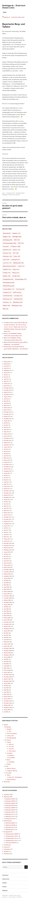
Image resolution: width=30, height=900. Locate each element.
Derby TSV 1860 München (15, 777)
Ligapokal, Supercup (12, 770)
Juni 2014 (6, 451)
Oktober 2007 (7, 626)
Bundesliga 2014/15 (10, 818)
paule (3, 193)
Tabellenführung (8, 286)
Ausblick (16, 233)
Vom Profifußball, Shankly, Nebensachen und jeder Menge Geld (15, 329)
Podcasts (6, 847)
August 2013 (7, 473)
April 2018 (6, 368)
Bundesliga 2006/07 (10, 803)
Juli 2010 (6, 554)
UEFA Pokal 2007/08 (10, 842)
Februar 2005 (7, 696)
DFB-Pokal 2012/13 (10, 829)
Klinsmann (7, 256)
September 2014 (8, 445)
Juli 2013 (6, 475)
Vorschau (7, 302)
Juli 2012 (6, 501)
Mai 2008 (6, 611)
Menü (4, 12)
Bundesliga (4, 194)
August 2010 (7, 552)
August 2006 (7, 657)
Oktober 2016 (7, 392)
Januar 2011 (7, 541)
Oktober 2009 (7, 574)
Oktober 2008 (7, 600)
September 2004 (8, 707)
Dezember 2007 (8, 622)
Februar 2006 (7, 670)
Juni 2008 (6, 609)
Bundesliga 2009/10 (10, 810)
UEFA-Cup (17, 292)
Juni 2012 (6, 504)
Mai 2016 (6, 401)
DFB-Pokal (6, 821)
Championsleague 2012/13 (11, 840)
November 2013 (8, 466)
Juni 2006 (6, 661)
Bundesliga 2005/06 (10, 801)
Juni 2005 (6, 688)
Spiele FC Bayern (11, 768)
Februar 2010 (7, 565)
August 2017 (7, 372)
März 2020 (6, 364)
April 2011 (6, 534)
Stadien (9, 764)
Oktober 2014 (7, 442)
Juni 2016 (6, 399)
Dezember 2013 (8, 464)
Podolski (7, 269)
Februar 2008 (7, 617)
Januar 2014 (7, 462)
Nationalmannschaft (9, 266)
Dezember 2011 (8, 517)
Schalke (16, 276)
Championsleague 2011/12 (11, 838)
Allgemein (6, 794)
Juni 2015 (6, 425)
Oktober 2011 (7, 521)
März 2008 (6, 615)
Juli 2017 (6, 375)
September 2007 (8, 628)
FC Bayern (10, 194)
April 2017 (6, 379)
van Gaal (18, 296)
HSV (15, 253)
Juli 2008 (6, 607)
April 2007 (6, 639)
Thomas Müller (8, 289)
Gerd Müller (11, 762)
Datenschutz (7, 781)
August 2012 (7, 499)
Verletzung (7, 299)
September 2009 (8, 576)
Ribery (15, 273)
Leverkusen (15, 259)
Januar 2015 (7, 436)
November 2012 (8, 493)
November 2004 (8, 703)
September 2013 (8, 471)
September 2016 (8, 394)
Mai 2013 (6, 480)
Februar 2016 (7, 407)
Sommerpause (8, 282)
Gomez (16, 250)
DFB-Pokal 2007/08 (10, 825)
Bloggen (7, 236)
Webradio (6, 851)
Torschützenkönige (11, 738)
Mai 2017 (6, 377)
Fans (6, 246)
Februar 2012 (7, 512)
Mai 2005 (6, 690)
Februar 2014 (7, 460)
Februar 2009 (7, 591)
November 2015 (8, 414)
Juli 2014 (6, 449)
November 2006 (8, 650)
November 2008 (8, 598)
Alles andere (8, 773)
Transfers (7, 292)
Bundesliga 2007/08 (10, 805)
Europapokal (7, 831)
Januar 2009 (7, 593)
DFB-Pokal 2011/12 (10, 827)
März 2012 (6, 510)
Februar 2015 (7, 434)
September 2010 (8, 550)
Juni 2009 (6, 582)
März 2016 (6, 405)
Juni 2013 (6, 477)
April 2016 (6, 403)
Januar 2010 (7, 567)
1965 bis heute (12, 751)
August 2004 (7, 709)
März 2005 (6, 694)
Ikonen (8, 759)
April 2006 (6, 666)
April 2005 (6, 692)
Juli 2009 (6, 580)
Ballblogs (4, 890)
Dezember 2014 (8, 438)
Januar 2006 (7, 672)
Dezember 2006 (8, 648)
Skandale (9, 729)
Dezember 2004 (8, 701)
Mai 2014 (6, 453)
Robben (6, 276)
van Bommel (7, 296)
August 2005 (7, 683)
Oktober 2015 (7, 416)
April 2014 (6, 456)
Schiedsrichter (8, 279)
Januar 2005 (7, 698)
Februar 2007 (7, 644)
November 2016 (8, 390)
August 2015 (7, 421)
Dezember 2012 (8, 491)
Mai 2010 (6, 558)
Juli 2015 (6, 423)
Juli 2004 (6, 712)
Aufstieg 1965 (10, 735)
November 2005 (8, 677)
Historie (4, 886)
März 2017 (6, 381)
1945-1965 (11, 749)
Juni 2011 (6, 530)
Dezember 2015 (8, 412)
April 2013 (6, 482)
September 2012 (8, 497)
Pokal (16, 269)
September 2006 (8, 655)
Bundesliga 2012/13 (10, 816)
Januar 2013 (7, 488)
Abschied (7, 233)
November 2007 (8, 624)
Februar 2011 (7, 539)
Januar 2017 (7, 385)
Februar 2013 (7, 486)
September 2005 (8, 681)
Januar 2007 (7, 646)
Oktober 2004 (7, 705)
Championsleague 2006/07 (11, 834)
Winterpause (17, 305)
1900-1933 (11, 744)
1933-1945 (11, 746)
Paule (21, 266)
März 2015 (6, 431)
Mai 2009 (6, 585)
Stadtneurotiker (7, 346)
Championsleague (9, 243)
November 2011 (8, 519)
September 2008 (8, 602)
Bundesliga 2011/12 (10, 814)
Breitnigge (16, 236)
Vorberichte (18, 299)
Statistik (6, 724)
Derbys (8, 775)
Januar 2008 (7, 620)
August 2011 (7, 526)
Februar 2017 (7, 383)
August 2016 (7, 396)
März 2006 (6, 668)
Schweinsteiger (21, 279)
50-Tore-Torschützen (12, 733)
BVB (17, 240)
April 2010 (6, 561)
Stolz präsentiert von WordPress (15, 897)
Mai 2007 (6, 637)
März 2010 (6, 563)
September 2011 (8, 523)
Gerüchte (7, 250)
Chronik (9, 742)
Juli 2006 (6, 659)
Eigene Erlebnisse (11, 779)
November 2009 (8, 572)
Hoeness (7, 253)
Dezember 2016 (8, 388)
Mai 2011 (6, 532)
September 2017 (8, 370)
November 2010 (8, 545)
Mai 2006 (6, 663)
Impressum (5, 875)
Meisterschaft (18, 263)
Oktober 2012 (7, 495)
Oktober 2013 (7, 469)
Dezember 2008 (8, 596)
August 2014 (7, 447)
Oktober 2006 (7, 652)
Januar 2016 (7, 410)
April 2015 (6, 429)
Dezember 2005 (8, 674)
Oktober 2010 (7, 547)
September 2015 (8, 418)
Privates (7, 273)
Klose (17, 256)
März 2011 (6, 536)
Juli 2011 (6, 528)
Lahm (6, 259)
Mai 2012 (6, 506)
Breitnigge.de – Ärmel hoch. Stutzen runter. (14, 6)
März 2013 (6, 484)
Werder (6, 305)
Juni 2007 (6, 635)
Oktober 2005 (7, 679)
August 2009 (7, 578)
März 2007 (6, 642)
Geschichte (9, 753)
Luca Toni (7, 263)
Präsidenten (11, 755)
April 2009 (6, 587)
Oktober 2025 (7, 361)
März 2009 (6, 589)
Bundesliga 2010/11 (10, 812)
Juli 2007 (6, 633)
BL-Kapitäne (11, 757)
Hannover (18, 194)
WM (5, 309)
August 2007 (7, 631)
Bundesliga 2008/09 (10, 807)
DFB (21, 243)
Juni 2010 (6, 556)
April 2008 (6, 613)
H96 (14, 194)
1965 (9, 731)
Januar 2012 (7, 515)
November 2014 (8, 440)
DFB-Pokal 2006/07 (10, 823)
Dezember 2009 (8, 569)
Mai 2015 (6, 427)
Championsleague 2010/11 (11, 836)
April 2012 (6, 508)
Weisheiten (17, 302)
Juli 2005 (6, 685)
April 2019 (6, 366)
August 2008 (7, 604)
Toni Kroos (20, 289)
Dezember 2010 (8, 543)
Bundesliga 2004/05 (20, 193)
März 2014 (6, 458)
